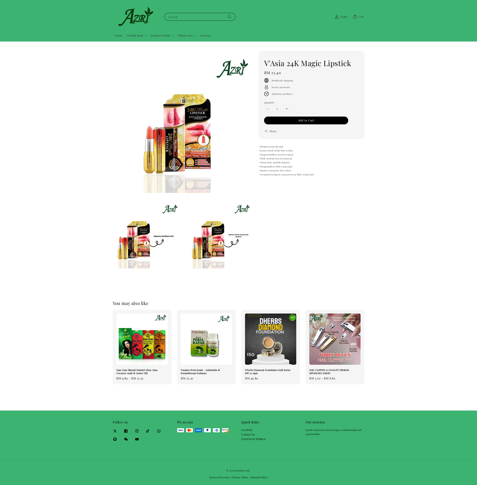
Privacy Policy (240, 477)
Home (118, 35)
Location (205, 35)
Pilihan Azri (185, 35)
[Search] (229, 16)
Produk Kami (135, 35)
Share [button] (273, 131)
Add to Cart (306, 120)
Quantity (269, 102)
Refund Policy (259, 477)
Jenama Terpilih (160, 35)
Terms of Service (219, 477)
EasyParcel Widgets (253, 439)
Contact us (248, 434)
